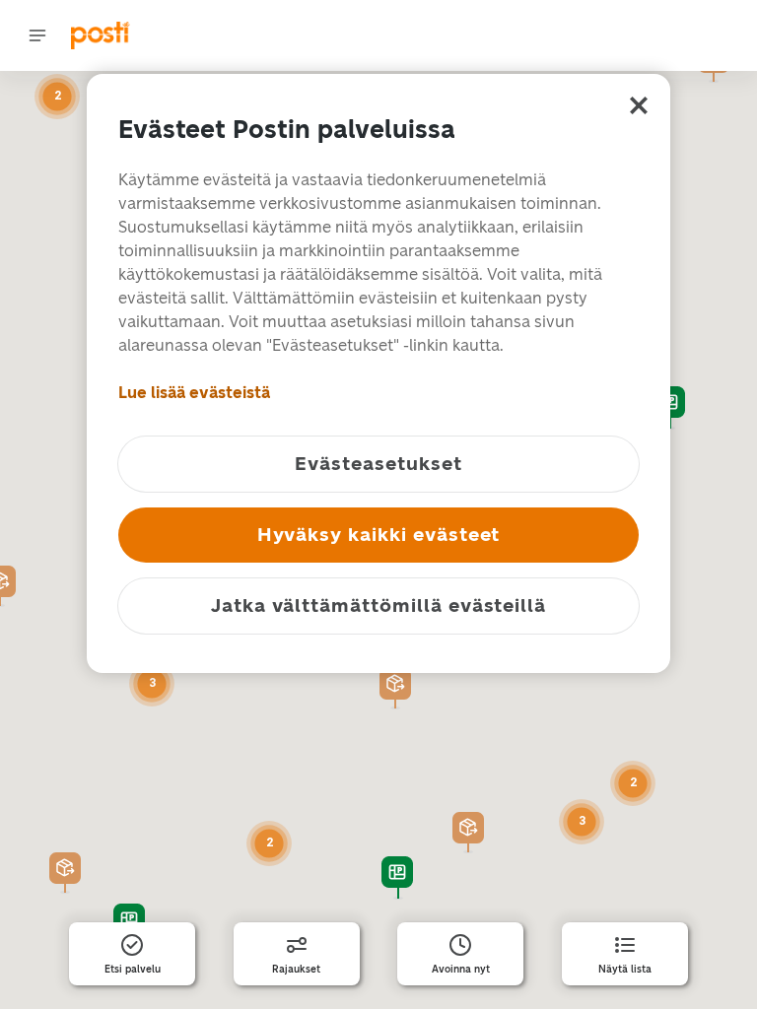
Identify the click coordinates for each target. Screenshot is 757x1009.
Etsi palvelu (132, 970)
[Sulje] (638, 105)
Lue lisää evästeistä (194, 392)
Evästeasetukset (378, 463)
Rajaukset (296, 970)
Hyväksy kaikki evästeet (379, 534)
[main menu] (37, 35)
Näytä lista (625, 970)
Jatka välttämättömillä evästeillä (378, 605)
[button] (395, 688)
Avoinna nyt (461, 970)
